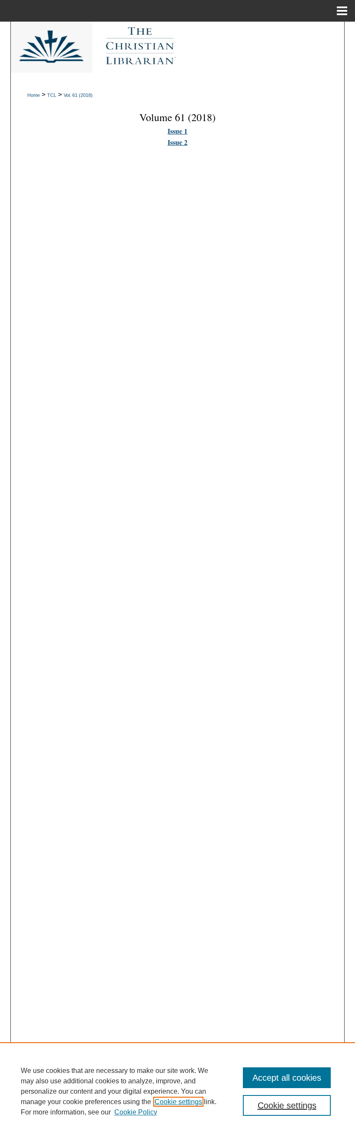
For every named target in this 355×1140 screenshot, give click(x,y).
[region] (177, 1091)
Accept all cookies (286, 1077)
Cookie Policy (135, 1112)
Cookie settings (178, 1101)
